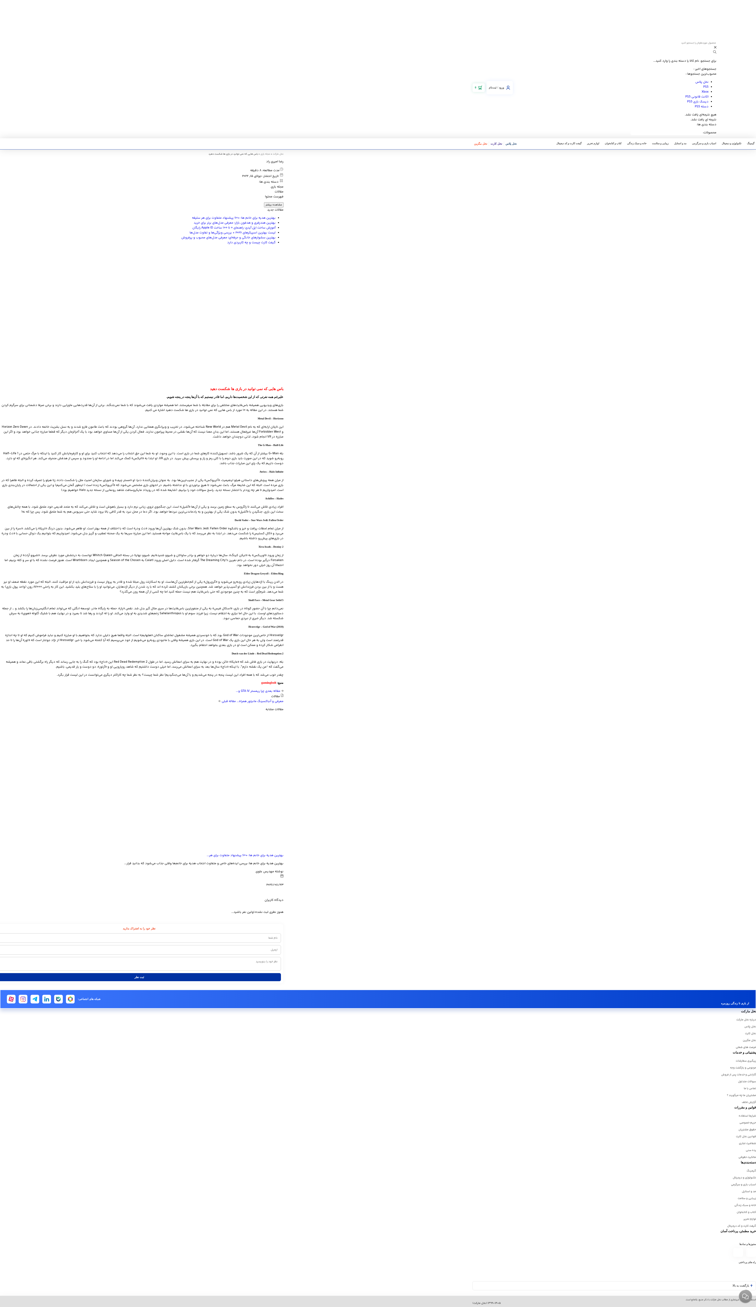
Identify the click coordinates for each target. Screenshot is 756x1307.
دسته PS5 (702, 106)
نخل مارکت (278, 154)
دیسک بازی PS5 (698, 101)
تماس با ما (750, 1088)
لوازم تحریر (593, 143)
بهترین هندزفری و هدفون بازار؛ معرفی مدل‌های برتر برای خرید (235, 222)
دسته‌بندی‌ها (748, 1162)
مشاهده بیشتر (274, 205)
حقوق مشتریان (747, 1130)
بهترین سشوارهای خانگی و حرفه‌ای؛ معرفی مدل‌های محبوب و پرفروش (228, 237)
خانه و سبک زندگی (637, 143)
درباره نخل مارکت (746, 1020)
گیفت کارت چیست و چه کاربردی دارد (251, 242)
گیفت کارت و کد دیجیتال (569, 143)
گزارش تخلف (749, 1102)
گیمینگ (750, 143)
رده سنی (751, 1150)
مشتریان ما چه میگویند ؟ (741, 1095)
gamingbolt (268, 682)
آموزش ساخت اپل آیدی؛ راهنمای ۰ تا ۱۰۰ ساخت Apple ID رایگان (234, 227)
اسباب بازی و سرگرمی (704, 143)
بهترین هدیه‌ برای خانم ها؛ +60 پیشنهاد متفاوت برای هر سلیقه (234, 218)
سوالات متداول (747, 1081)
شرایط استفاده (747, 1116)
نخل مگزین (480, 143)
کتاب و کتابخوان (613, 143)
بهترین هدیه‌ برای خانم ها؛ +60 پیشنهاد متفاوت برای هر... (245, 855)
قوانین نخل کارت (746, 1136)
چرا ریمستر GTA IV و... (258, 691)
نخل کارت (496, 143)
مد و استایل (680, 143)
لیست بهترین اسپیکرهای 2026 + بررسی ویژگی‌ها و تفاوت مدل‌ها (233, 232)
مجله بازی (265, 154)
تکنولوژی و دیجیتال (731, 143)
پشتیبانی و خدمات (744, 1052)
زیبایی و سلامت (660, 143)
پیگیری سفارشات (746, 1061)
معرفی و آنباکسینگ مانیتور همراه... (252, 701)
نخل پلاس (702, 82)
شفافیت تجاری (747, 1143)
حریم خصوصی (747, 1123)
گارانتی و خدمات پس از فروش (738, 1075)
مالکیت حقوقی (747, 1157)
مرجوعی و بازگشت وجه (743, 1068)
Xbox (705, 91)
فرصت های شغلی (746, 1047)
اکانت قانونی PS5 (697, 96)
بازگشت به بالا (741, 1285)
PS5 (706, 87)
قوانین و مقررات (745, 1107)
